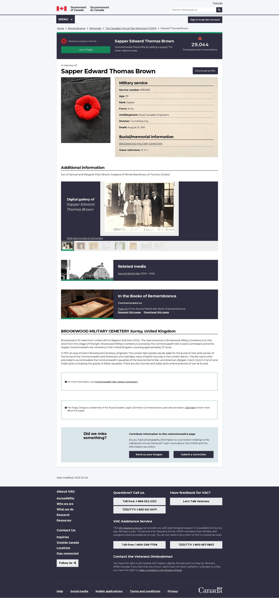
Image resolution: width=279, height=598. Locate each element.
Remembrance (76, 28)
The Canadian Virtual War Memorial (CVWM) (131, 28)
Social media (79, 591)
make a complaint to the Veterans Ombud (160, 570)
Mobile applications (109, 591)
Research (63, 514)
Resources (64, 520)
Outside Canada (68, 542)
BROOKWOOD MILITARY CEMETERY (140, 143)
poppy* (164, 47)
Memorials (95, 28)
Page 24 (123, 308)
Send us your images (149, 454)
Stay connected (67, 553)
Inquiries (63, 537)
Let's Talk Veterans (196, 501)
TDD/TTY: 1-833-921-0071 (139, 509)
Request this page (129, 312)
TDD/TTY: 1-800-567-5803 (196, 544)
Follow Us (68, 564)
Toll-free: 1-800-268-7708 (139, 544)
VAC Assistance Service (130, 528)
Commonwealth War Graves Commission (116, 382)
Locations (63, 548)
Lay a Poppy (86, 49)
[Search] (219, 9)
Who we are (65, 503)
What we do (65, 509)
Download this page (156, 312)
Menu (63, 19)
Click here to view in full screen (85, 238)
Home (60, 28)
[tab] (67, 246)
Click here (190, 407)
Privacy (173, 591)
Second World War (129, 273)
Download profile (205, 70)
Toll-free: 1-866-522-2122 (140, 501)
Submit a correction (193, 454)
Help (60, 591)
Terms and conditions (145, 591)
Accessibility (65, 498)
